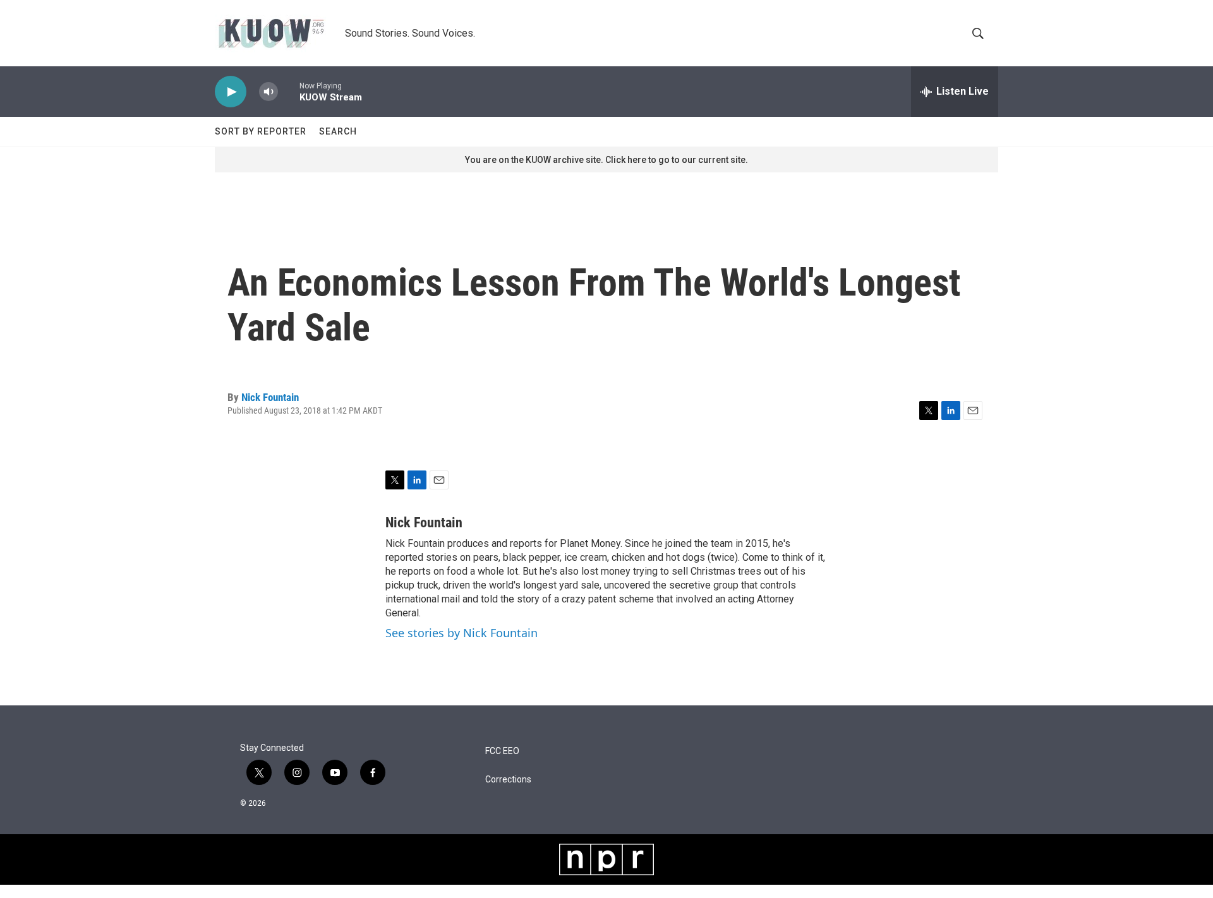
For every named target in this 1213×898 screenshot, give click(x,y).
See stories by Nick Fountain (461, 632)
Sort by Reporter (260, 131)
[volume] (268, 92)
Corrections (508, 779)
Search (338, 131)
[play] (230, 92)
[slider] (289, 91)
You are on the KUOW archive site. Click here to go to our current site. (606, 160)
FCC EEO (502, 751)
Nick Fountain (270, 397)
